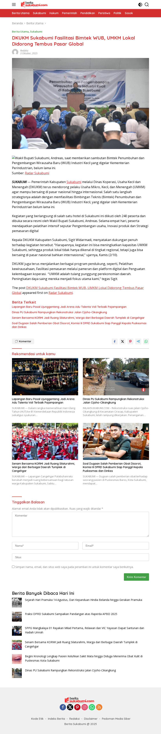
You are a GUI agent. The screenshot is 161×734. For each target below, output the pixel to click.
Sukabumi (36, 31)
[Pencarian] (147, 4)
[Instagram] (84, 707)
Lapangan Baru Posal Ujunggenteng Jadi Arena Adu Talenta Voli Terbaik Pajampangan (69, 307)
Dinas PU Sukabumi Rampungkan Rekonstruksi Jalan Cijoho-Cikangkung (59, 312)
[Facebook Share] (115, 341)
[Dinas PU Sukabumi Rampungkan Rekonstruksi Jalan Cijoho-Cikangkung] (116, 376)
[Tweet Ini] (122, 341)
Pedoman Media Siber (116, 718)
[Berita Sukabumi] (34, 4)
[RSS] (99, 707)
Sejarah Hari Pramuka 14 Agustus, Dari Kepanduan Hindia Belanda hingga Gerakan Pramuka (83, 600)
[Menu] (14, 4)
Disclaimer (91, 718)
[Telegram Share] (138, 341)
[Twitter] (70, 707)
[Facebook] (63, 707)
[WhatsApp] (92, 707)
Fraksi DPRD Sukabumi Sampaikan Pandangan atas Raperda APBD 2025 (71, 614)
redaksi (24, 50)
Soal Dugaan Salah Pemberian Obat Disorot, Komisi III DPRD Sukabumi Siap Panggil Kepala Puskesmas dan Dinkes (79, 325)
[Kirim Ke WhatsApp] (146, 341)
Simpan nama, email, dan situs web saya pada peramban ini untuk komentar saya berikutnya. (74, 567)
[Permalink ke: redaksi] (15, 52)
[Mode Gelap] (140, 4)
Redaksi (74, 718)
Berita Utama (20, 31)
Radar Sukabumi (37, 173)
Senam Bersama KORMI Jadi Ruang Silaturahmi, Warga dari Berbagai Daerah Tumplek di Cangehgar (78, 318)
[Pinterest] (77, 707)
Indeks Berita (56, 718)
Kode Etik (37, 718)
